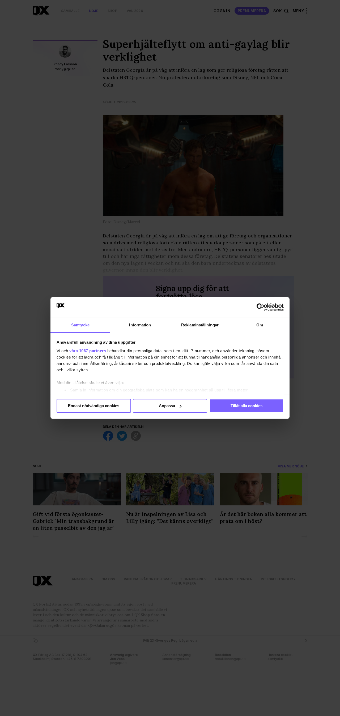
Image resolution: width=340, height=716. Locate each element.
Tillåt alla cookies (246, 405)
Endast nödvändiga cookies (93, 405)
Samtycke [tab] (80, 325)
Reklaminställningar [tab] (200, 325)
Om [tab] (259, 325)
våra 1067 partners (87, 350)
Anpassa (167, 405)
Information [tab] (140, 325)
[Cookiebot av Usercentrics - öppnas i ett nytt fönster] (260, 307)
